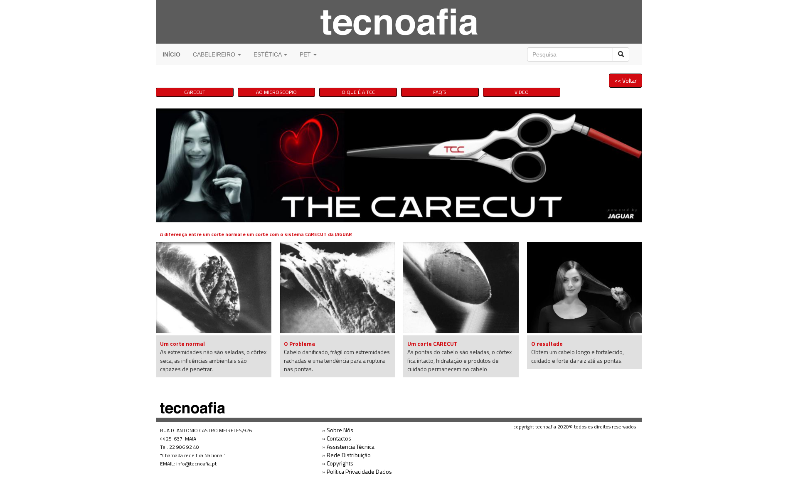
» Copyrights (337, 463)
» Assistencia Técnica (348, 446)
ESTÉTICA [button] (268, 54)
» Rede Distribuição (346, 454)
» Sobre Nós (337, 430)
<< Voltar (625, 80)
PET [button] (306, 54)
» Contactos (336, 438)
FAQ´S (439, 92)
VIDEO (522, 92)
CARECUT (194, 92)
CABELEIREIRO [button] (215, 54)
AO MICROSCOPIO (276, 92)
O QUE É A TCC (358, 92)
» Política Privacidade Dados (357, 471)
